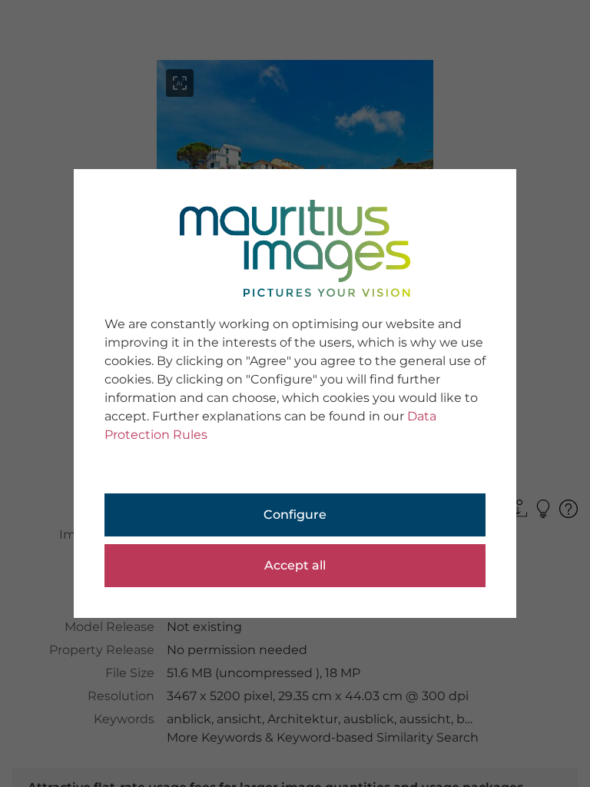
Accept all (295, 565)
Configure (295, 514)
